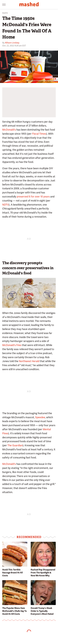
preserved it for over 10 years (33, 196)
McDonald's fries (11, 345)
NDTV (5, 204)
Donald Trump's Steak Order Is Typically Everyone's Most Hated (42, 611)
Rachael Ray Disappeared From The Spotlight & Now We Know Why (43, 572)
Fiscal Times (39, 133)
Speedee (40, 417)
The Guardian (15, 445)
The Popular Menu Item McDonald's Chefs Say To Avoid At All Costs (14, 611)
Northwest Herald (29, 361)
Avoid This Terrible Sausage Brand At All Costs (12, 572)
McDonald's (9, 129)
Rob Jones (50, 305)
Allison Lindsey (12, 42)
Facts (5, 13)
